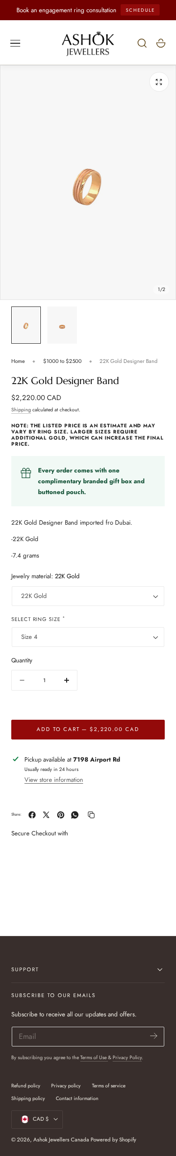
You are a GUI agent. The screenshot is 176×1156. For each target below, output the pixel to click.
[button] (15, 43)
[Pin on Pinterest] (60, 814)
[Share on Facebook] (32, 814)
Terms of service (108, 1085)
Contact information (77, 1098)
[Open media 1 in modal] (159, 82)
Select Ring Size (38, 619)
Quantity (21, 660)
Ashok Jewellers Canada (61, 1139)
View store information (53, 779)
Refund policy (25, 1085)
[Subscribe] (154, 1036)
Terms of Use (94, 1057)
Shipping (21, 409)
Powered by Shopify (113, 1139)
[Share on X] (46, 814)
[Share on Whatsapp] (74, 814)
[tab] (26, 325)
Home (18, 361)
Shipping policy (28, 1098)
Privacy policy (66, 1085)
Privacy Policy (127, 1057)
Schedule (140, 10)
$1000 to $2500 (62, 361)
